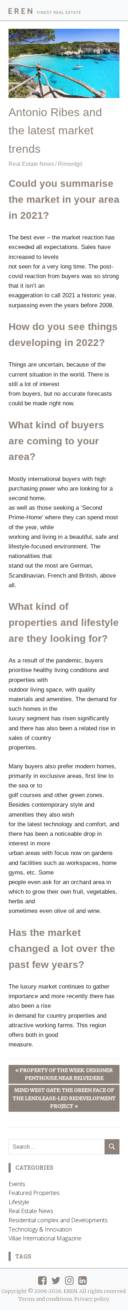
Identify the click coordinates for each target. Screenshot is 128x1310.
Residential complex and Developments (58, 1220)
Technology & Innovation (40, 1229)
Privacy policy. (92, 1299)
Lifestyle (19, 1202)
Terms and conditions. (45, 1299)
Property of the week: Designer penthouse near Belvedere (66, 1074)
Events (17, 1184)
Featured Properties (34, 1193)
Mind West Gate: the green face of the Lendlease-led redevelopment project (64, 1098)
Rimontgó (70, 164)
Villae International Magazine (45, 1238)
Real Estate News (31, 164)
